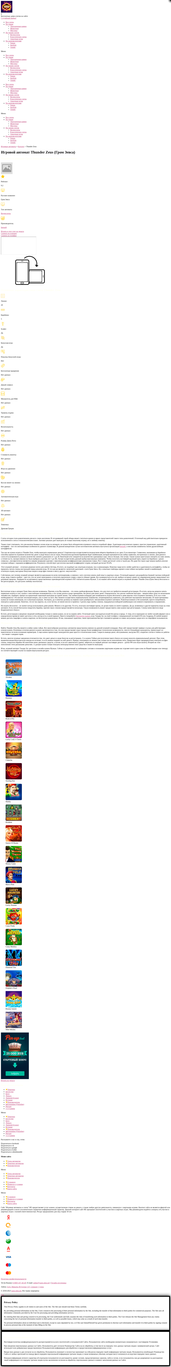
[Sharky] (14, 799)
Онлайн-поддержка (58, 1283)
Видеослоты (15, 35)
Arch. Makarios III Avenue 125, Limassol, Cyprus (25, 1287)
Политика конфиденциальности (13, 1279)
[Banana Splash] (14, 1007)
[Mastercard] (8, 1275)
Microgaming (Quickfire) (15, 1104)
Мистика (13, 31)
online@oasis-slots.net (41, 1283)
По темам (9, 24)
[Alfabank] (8, 1251)
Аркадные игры (16, 39)
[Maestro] (8, 1267)
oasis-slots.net (16, 1291)
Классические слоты (18, 37)
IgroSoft (13, 45)
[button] (8, 18)
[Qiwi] (8, 1227)
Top (2, 1295)
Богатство (9, 1092)
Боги (7, 1094)
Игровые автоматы (8, 147)
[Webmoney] (8, 1235)
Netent (12, 43)
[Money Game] (14, 862)
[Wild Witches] (14, 1027)
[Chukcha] (14, 758)
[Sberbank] (8, 1243)
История (9, 1100)
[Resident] (14, 820)
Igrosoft (4, 227)
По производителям (13, 41)
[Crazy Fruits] (14, 924)
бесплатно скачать (83, 616)
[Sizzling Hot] (14, 779)
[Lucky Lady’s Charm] (14, 737)
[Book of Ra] (14, 717)
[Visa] (8, 1259)
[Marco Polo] (14, 882)
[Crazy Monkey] (14, 945)
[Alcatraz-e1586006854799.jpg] (14, 675)
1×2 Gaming (10, 1109)
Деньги (8, 1096)
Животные (14, 28)
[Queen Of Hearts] (14, 841)
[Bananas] (14, 696)
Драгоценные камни (18, 26)
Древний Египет (12, 1098)
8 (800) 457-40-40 (19, 1283)
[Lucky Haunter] (14, 903)
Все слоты (10, 22)
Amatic (13, 47)
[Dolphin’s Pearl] (14, 986)
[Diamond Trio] (14, 965)
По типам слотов (12, 33)
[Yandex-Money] (8, 1220)
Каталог (21, 147)
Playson (8, 1106)
